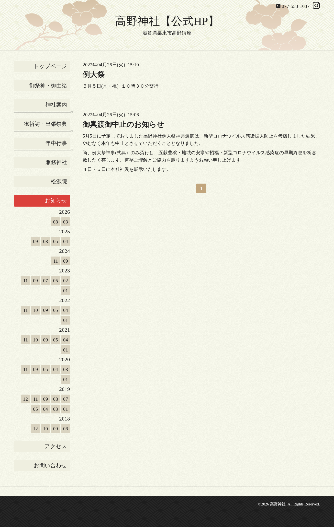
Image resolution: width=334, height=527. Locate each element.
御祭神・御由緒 (48, 85)
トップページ (50, 66)
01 (65, 290)
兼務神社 (56, 162)
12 (25, 399)
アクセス (56, 446)
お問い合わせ (50, 465)
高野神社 (278, 504)
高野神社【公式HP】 (167, 21)
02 (65, 280)
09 (35, 241)
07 (45, 280)
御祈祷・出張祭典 (45, 124)
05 (55, 241)
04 (65, 241)
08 (55, 221)
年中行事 (56, 143)
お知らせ (56, 201)
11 (55, 261)
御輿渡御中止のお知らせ (123, 124)
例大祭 (94, 74)
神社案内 (56, 105)
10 (35, 310)
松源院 (59, 181)
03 (65, 221)
